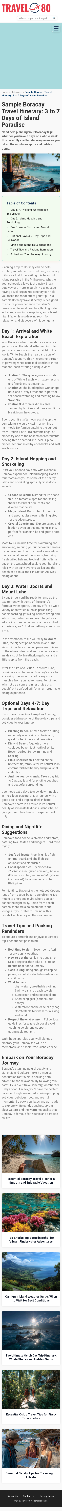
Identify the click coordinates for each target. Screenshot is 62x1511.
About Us (13, 1496)
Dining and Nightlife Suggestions (30, 244)
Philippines (16, 92)
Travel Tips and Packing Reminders (32, 249)
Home (5, 92)
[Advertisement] (31, 54)
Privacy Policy (47, 1496)
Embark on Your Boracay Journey (30, 254)
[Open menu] (56, 28)
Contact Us (28, 1496)
